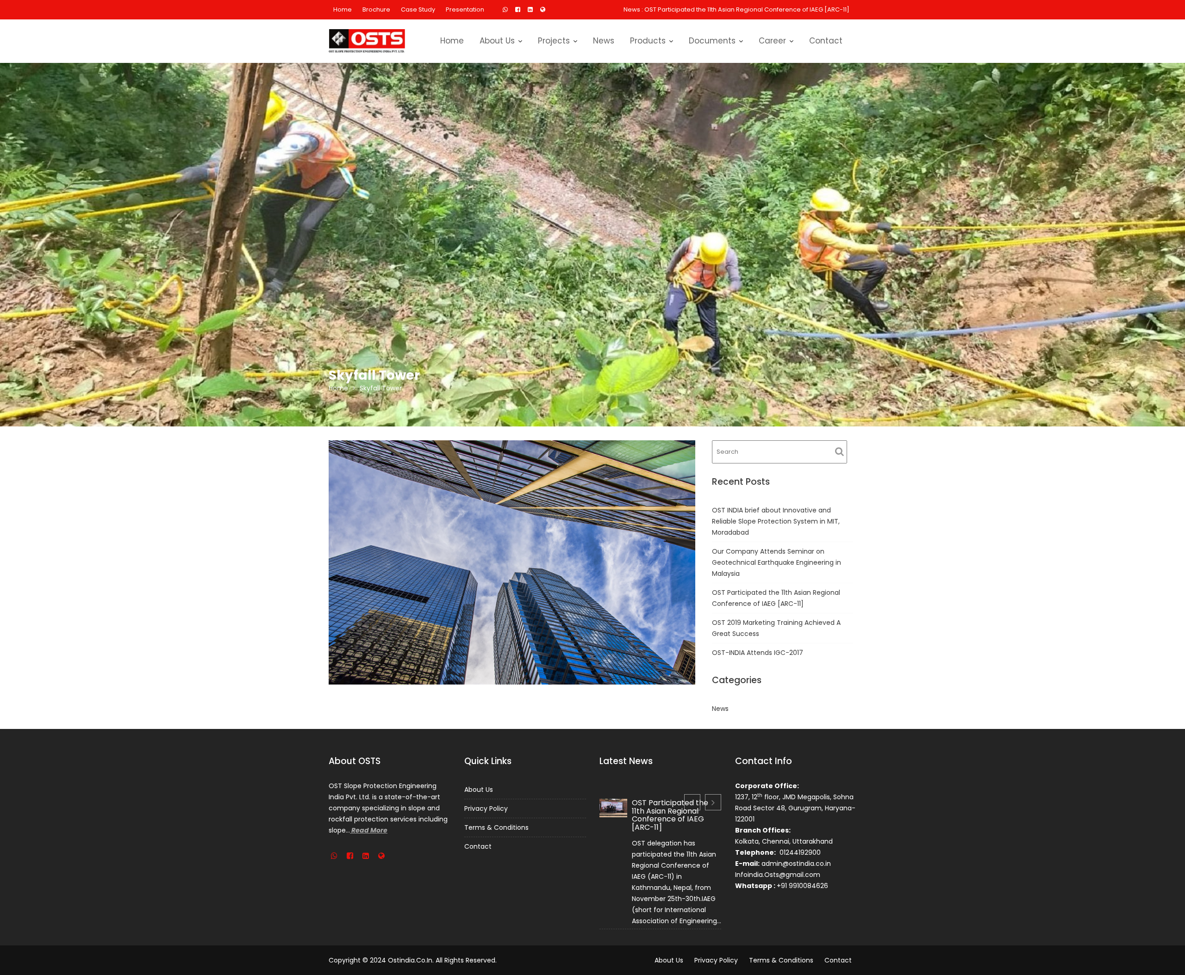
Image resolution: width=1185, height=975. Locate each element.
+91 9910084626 (802, 885)
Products (648, 40)
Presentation (465, 9)
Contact (825, 40)
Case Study (418, 9)
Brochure (376, 9)
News (603, 40)
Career (772, 40)
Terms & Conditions (496, 827)
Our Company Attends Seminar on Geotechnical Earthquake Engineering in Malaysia (776, 562)
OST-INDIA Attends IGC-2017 (757, 652)
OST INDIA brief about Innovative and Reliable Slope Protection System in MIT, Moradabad (776, 521)
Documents (712, 40)
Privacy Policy (486, 808)
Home (342, 9)
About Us (497, 40)
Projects (554, 40)
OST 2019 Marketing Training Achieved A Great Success (767, 9)
